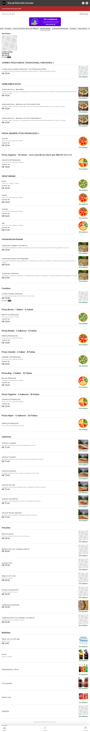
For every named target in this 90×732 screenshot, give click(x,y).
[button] (4, 728)
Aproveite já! (50, 24)
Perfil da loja (84, 14)
